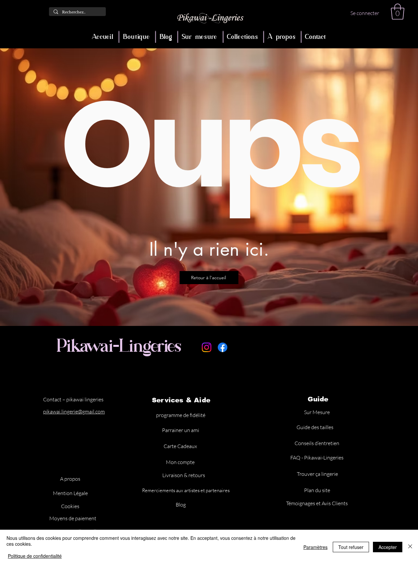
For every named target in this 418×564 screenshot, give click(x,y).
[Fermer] (410, 547)
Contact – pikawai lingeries (73, 399)
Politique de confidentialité (35, 556)
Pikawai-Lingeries (119, 345)
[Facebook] (222, 347)
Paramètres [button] (315, 547)
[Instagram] (206, 347)
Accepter (387, 547)
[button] (397, 12)
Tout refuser (350, 547)
